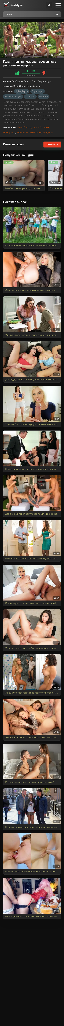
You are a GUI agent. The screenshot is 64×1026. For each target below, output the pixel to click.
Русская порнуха (12, 96)
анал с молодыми (28, 127)
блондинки (36, 132)
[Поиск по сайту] (57, 14)
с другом (48, 132)
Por (16, 5)
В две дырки (22, 91)
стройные (44, 127)
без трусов (9, 132)
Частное (43, 96)
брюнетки (23, 132)
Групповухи (37, 91)
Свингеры (30, 96)
